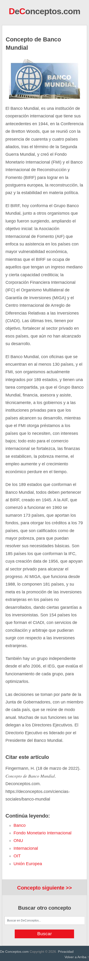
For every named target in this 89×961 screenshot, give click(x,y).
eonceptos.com (44, 11)
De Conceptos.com (14, 951)
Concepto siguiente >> (44, 888)
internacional (26, 848)
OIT (17, 856)
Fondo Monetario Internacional (42, 833)
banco (20, 825)
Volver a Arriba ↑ (77, 957)
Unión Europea (28, 863)
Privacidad (66, 951)
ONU (18, 840)
